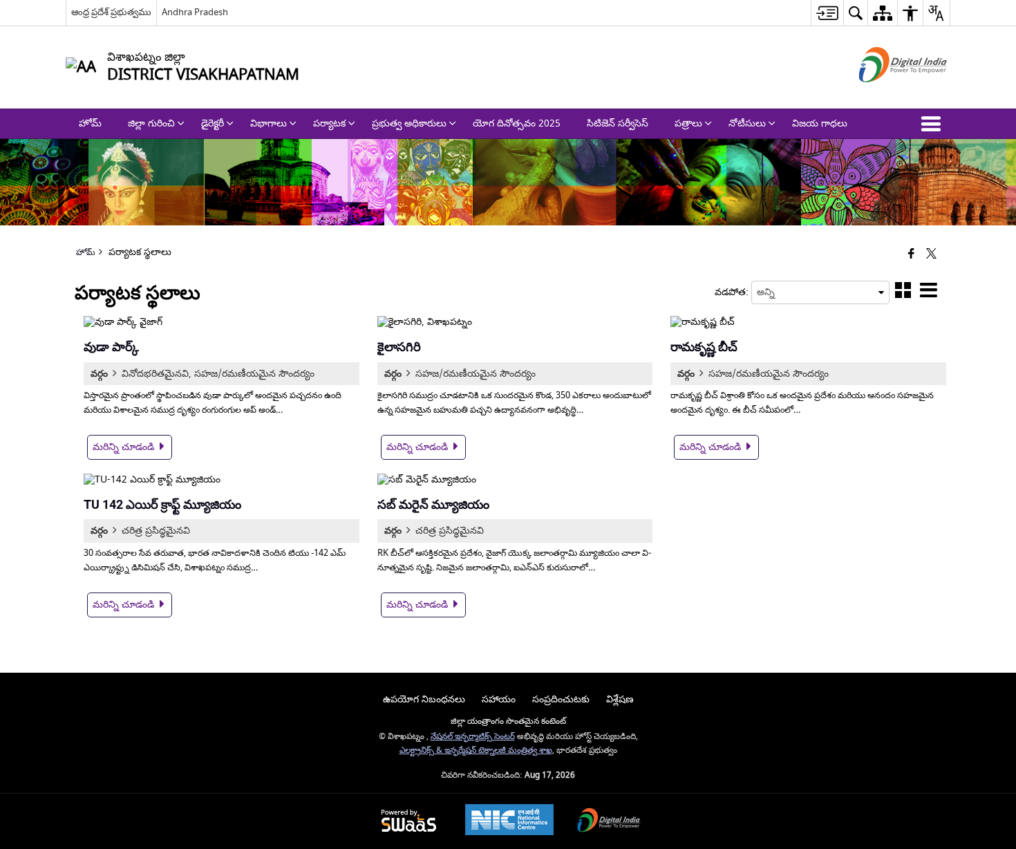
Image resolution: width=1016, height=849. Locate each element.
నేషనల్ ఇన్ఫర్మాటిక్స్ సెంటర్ (473, 737)
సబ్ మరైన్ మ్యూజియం (433, 504)
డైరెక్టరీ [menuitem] (212, 123)
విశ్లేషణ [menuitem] (620, 699)
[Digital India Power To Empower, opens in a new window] (609, 821)
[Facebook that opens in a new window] (911, 255)
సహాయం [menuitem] (499, 699)
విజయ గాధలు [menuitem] (819, 123)
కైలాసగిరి (399, 346)
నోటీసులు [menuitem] (747, 123)
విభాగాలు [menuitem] (268, 123)
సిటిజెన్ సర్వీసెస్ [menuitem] (617, 123)
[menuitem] (827, 13)
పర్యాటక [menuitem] (329, 123)
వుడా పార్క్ (111, 346)
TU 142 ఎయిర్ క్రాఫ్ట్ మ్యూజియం (162, 504)
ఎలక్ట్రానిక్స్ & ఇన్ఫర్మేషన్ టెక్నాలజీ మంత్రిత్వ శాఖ (475, 750)
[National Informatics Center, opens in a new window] (509, 821)
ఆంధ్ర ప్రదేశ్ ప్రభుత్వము (111, 12)
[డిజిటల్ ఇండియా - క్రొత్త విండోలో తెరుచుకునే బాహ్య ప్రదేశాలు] (885, 94)
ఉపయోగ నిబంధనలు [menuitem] (424, 699)
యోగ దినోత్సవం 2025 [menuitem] (517, 123)
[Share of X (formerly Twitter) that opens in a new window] (931, 255)
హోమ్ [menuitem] (90, 123)
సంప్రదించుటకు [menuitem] (561, 699)
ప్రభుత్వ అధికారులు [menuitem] (409, 123)
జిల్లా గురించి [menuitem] (151, 123)
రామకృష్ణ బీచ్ (703, 346)
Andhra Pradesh (195, 12)
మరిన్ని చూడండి (125, 447)
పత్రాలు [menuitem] (688, 123)
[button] (933, 123)
